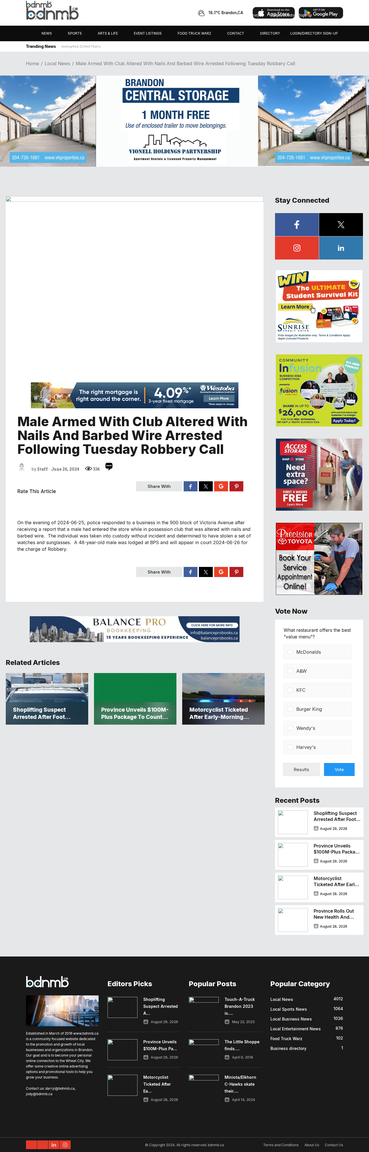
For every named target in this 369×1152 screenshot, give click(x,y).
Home (32, 63)
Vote (339, 769)
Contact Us (334, 1145)
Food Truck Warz (286, 1038)
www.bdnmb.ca (86, 1033)
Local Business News (291, 1018)
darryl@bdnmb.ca (60, 1088)
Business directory (288, 1048)
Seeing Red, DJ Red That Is (81, 46)
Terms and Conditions (281, 1145)
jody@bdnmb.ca (39, 1094)
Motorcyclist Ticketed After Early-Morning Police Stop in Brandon (336, 887)
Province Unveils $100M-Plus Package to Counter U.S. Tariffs (337, 855)
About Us (311, 1145)
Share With (159, 486)
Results (301, 769)
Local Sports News (288, 1009)
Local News (57, 63)
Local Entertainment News (295, 1028)
